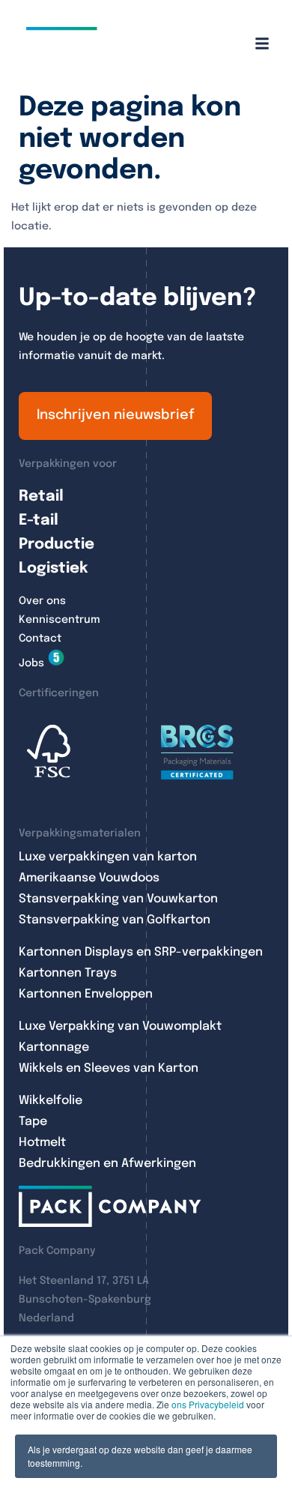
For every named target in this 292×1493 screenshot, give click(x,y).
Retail (41, 496)
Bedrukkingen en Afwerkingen (107, 1163)
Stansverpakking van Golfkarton (114, 920)
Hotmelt (42, 1142)
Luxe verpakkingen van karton (108, 857)
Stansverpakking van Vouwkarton (118, 899)
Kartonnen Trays (68, 973)
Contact (40, 638)
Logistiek (53, 568)
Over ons (42, 601)
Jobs (31, 663)
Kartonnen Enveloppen (86, 994)
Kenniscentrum (59, 620)
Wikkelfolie (50, 1100)
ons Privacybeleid (207, 1404)
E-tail (38, 520)
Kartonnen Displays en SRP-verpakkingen (141, 952)
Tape (33, 1121)
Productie (56, 544)
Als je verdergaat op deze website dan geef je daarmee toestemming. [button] (140, 1456)
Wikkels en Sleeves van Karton (108, 1068)
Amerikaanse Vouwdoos (89, 878)
